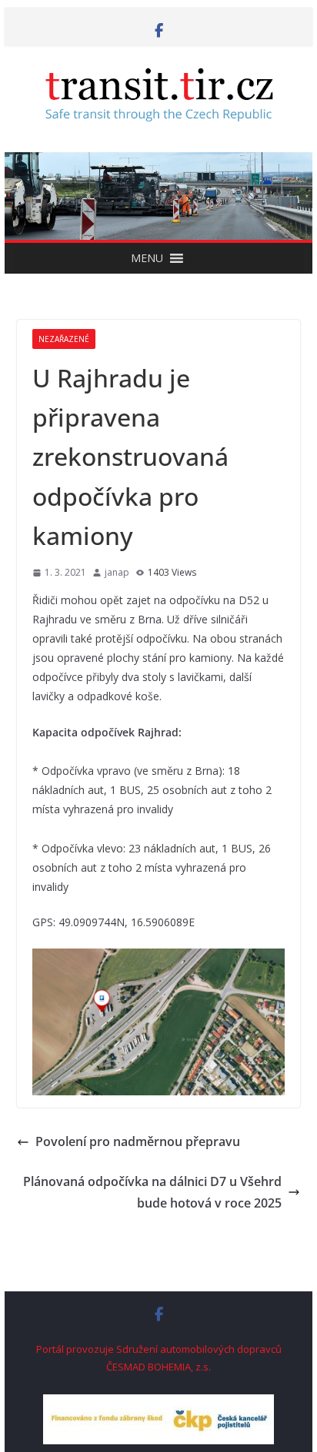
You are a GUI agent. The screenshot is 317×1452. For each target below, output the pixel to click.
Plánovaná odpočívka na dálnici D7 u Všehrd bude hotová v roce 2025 (152, 1192)
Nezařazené (63, 339)
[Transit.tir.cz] (158, 163)
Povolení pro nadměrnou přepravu (137, 1141)
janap (117, 572)
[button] (147, 258)
